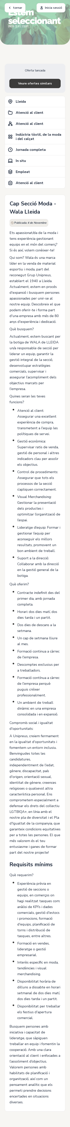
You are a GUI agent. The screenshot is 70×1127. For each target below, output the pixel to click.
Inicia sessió (53, 8)
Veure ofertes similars (35, 83)
